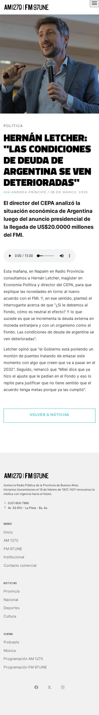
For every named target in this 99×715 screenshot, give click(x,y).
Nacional (11, 599)
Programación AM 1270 (23, 658)
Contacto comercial (20, 565)
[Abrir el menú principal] (94, 3)
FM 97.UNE (13, 548)
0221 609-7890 (17, 503)
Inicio (8, 532)
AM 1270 (11, 540)
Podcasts (11, 642)
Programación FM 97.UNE (25, 667)
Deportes (12, 608)
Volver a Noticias (49, 414)
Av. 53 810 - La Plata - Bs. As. (27, 508)
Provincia (11, 591)
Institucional (14, 557)
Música (10, 650)
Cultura (10, 616)
